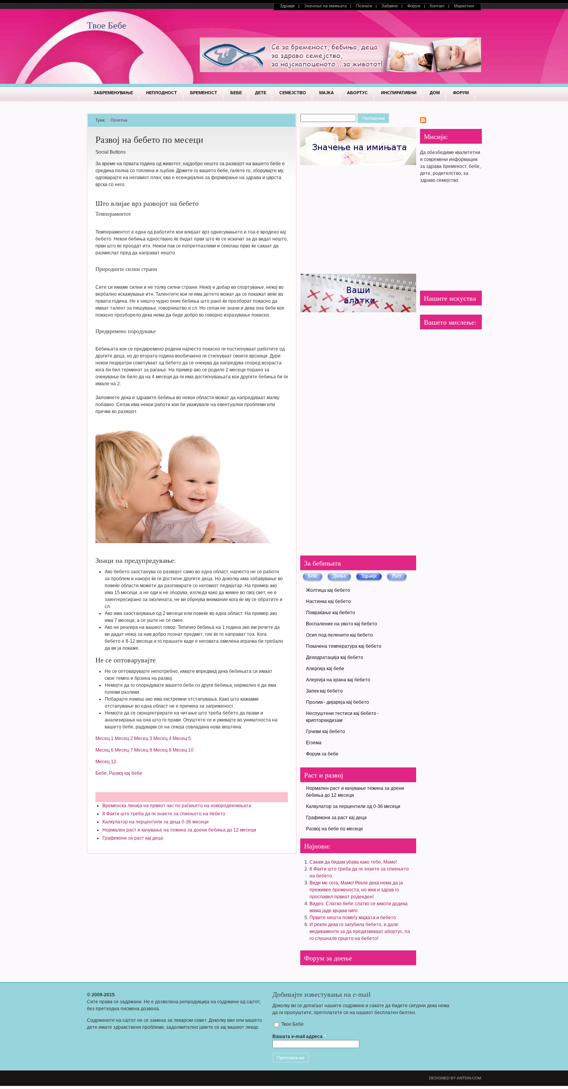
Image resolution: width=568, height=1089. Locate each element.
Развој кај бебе (125, 773)
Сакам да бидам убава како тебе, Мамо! (353, 862)
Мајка (326, 92)
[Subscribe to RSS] (423, 121)
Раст (396, 576)
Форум (413, 5)
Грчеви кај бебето (325, 731)
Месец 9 (162, 750)
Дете (260, 92)
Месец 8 (143, 750)
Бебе (236, 92)
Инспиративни (399, 92)
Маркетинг (464, 5)
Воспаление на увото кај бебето (341, 624)
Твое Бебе (106, 25)
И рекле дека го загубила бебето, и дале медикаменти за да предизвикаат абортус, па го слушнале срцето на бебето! (360, 931)
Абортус (357, 92)
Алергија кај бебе (325, 668)
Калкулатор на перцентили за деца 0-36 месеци (155, 822)
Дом (435, 92)
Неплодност (161, 92)
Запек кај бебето (324, 691)
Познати (364, 5)
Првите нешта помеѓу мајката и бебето (353, 917)
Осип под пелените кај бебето (339, 635)
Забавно (389, 5)
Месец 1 (104, 738)
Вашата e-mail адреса (299, 1036)
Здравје (287, 5)
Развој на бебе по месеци (334, 829)
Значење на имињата (325, 5)
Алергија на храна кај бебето (338, 680)
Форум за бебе (322, 754)
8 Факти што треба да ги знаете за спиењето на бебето (163, 813)
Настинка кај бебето (328, 601)
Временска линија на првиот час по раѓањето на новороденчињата (176, 805)
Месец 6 (104, 750)
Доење (339, 576)
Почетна (119, 120)
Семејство (292, 92)
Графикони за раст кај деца (132, 838)
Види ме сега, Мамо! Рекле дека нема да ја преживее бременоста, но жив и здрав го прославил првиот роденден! (356, 889)
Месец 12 (105, 761)
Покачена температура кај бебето (343, 646)
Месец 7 (124, 750)
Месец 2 (124, 738)
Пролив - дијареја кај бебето (337, 702)
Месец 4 (162, 738)
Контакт (437, 5)
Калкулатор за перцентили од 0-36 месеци (353, 806)
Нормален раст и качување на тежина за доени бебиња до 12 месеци (179, 830)
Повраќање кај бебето (330, 612)
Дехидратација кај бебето (334, 657)
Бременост (203, 92)
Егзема (313, 742)
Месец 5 (182, 738)
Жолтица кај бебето (328, 590)
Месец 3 (143, 738)
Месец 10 (183, 750)
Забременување (113, 92)
